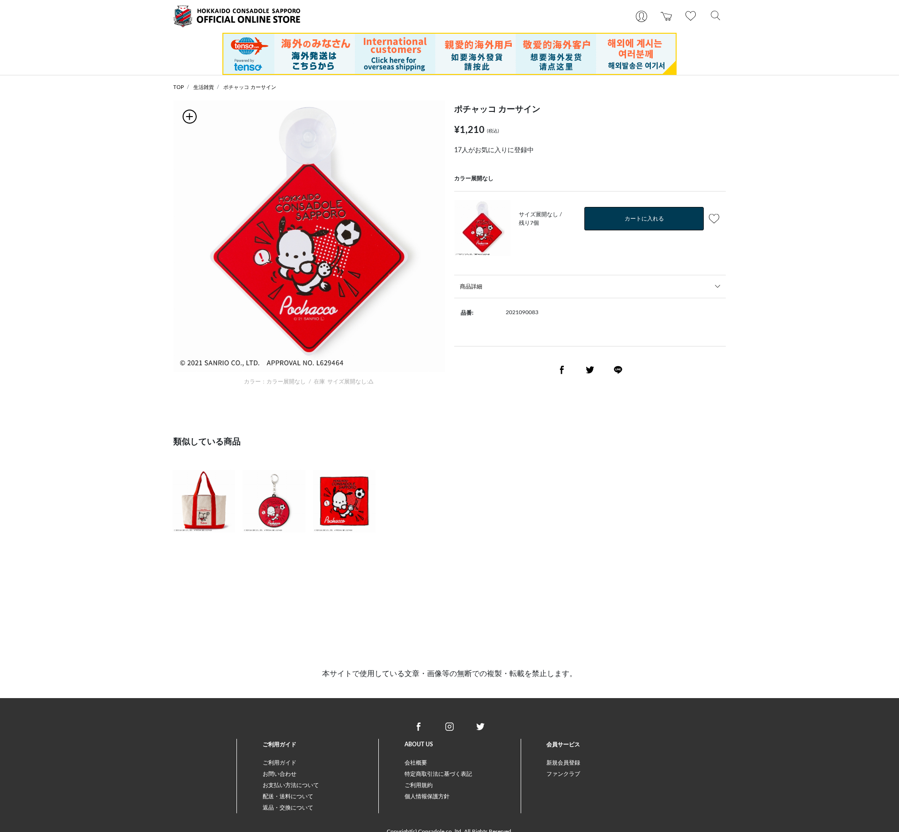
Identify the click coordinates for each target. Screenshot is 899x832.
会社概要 (416, 763)
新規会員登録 (563, 763)
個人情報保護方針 (427, 796)
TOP (178, 87)
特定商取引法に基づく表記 (438, 774)
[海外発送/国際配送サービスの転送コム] (449, 53)
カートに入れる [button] (644, 218)
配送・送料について (288, 796)
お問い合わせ (279, 774)
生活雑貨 (203, 87)
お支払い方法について (291, 785)
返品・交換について (288, 807)
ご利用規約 (419, 785)
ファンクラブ (563, 774)
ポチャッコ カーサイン (249, 87)
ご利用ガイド (279, 763)
